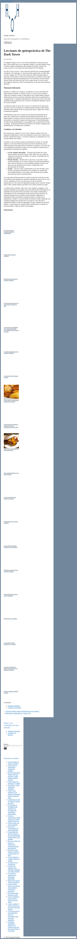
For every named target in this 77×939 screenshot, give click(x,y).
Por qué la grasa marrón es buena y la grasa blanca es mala (13, 852)
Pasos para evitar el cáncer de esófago (14, 881)
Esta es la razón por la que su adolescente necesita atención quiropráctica (14, 844)
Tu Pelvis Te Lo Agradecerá (13, 863)
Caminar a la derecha (14, 708)
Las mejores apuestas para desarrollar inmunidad (12, 876)
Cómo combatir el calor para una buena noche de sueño (13, 899)
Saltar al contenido (7, 1)
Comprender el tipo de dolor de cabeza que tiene (14, 801)
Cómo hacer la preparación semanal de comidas (12, 768)
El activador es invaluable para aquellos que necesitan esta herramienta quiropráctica (12, 809)
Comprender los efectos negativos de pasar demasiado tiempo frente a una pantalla (14, 835)
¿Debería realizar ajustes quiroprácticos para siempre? (22, 711)
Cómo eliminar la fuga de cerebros (13, 763)
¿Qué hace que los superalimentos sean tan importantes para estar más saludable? (13, 915)
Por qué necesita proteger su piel (13, 894)
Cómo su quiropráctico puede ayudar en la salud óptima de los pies (14, 818)
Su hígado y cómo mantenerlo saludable (13, 787)
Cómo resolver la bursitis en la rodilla (14, 782)
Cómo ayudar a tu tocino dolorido (13, 824)
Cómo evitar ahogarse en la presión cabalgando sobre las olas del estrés (14, 794)
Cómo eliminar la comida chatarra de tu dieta (14, 859)
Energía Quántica (9, 35)
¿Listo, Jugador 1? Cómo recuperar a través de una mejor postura (14, 906)
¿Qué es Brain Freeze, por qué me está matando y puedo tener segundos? (14, 887)
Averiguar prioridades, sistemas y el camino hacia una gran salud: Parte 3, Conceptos (14, 926)
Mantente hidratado (14, 706)
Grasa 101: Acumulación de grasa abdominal (13, 828)
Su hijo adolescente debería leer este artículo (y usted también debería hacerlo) (14, 776)
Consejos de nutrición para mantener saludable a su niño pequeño (14, 868)
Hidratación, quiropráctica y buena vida (17, 713)
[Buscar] (5, 748)
